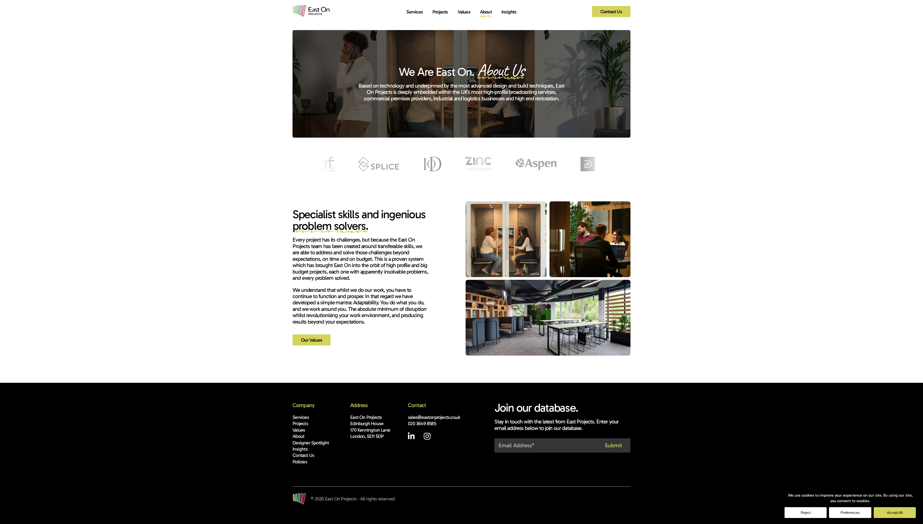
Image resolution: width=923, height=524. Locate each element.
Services (414, 11)
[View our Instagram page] (427, 437)
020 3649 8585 (422, 423)
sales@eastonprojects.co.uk (434, 417)
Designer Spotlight (311, 443)
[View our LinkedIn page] (415, 437)
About (486, 11)
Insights (509, 11)
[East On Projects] (311, 11)
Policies (300, 462)
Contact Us (611, 11)
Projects (440, 11)
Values (464, 11)
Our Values (311, 340)
